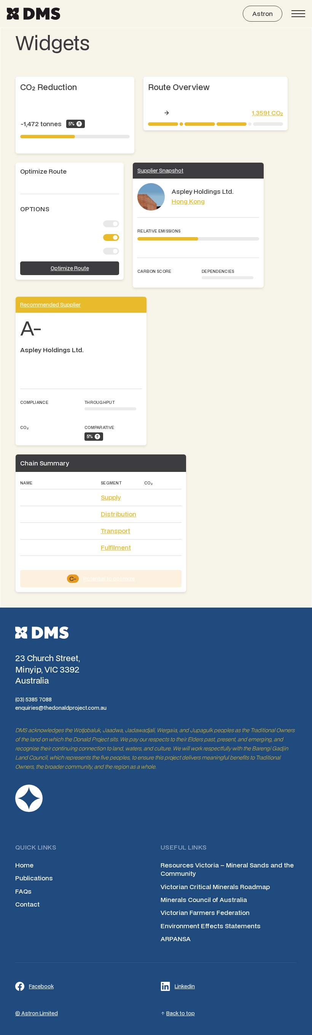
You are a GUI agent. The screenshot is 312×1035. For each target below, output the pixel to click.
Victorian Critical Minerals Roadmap (215, 887)
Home (24, 865)
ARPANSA (176, 939)
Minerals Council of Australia (204, 900)
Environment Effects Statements (211, 926)
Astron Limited (39, 1013)
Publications (34, 878)
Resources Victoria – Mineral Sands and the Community (227, 869)
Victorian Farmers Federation (205, 912)
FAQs (23, 891)
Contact (27, 904)
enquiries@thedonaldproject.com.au (61, 707)
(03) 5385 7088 (33, 699)
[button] (298, 14)
